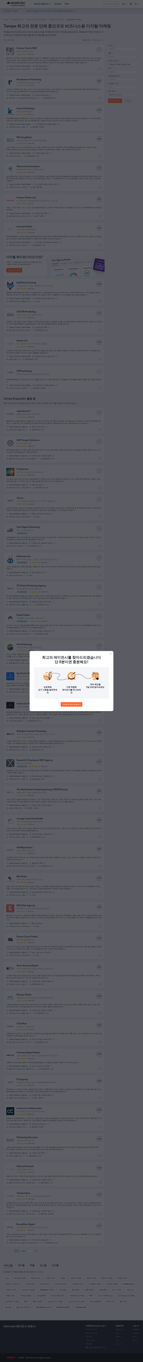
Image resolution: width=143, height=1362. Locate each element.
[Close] (110, 653)
